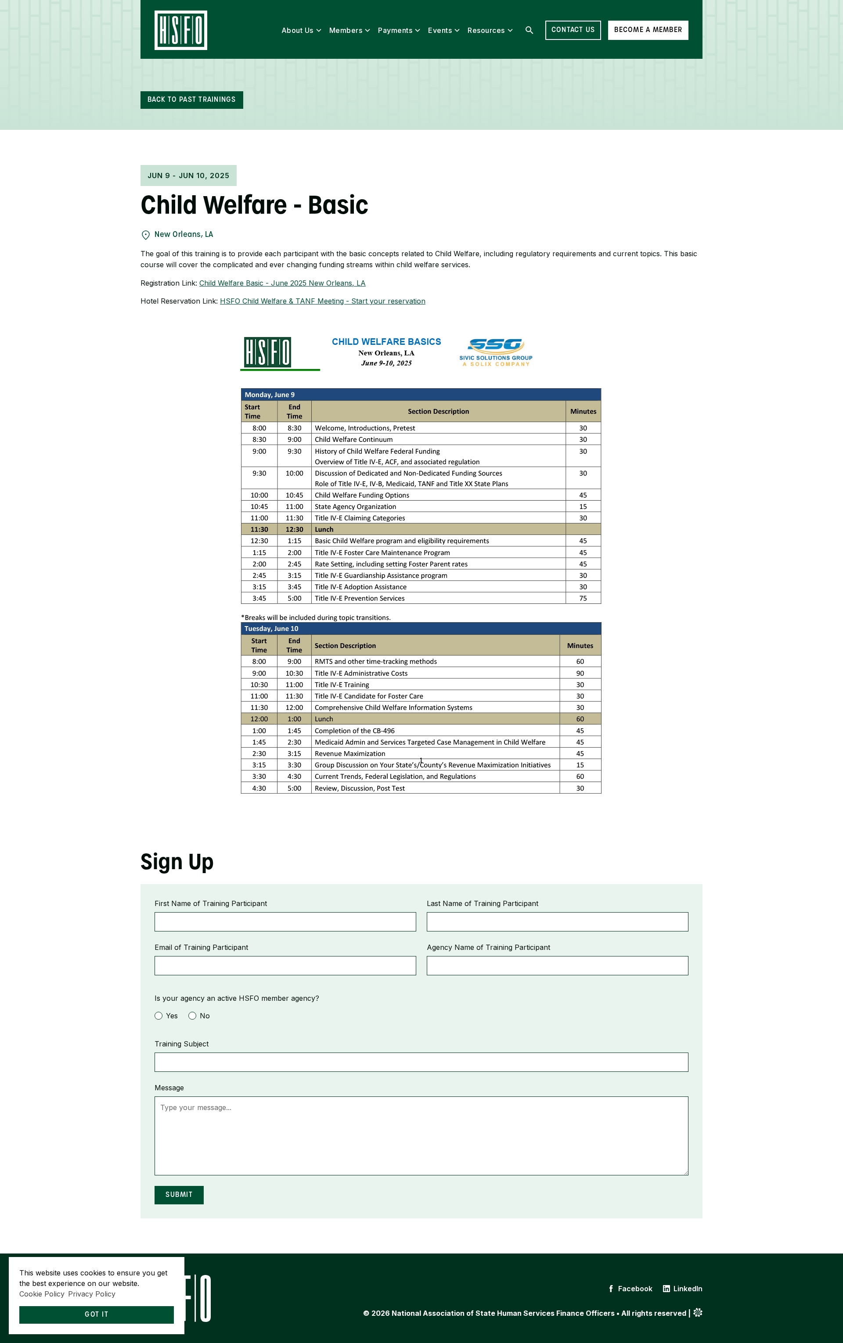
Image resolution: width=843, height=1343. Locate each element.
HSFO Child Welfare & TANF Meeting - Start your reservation (322, 301)
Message (169, 1087)
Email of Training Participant (201, 947)
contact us (573, 30)
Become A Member (648, 30)
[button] (302, 30)
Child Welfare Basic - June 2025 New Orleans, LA (282, 283)
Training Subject (182, 1043)
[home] (181, 30)
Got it (96, 1314)
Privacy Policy (91, 1293)
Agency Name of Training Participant (488, 947)
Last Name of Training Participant (482, 903)
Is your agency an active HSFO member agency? (237, 998)
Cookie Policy (42, 1293)
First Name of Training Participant (211, 903)
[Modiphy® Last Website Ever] (697, 1314)
